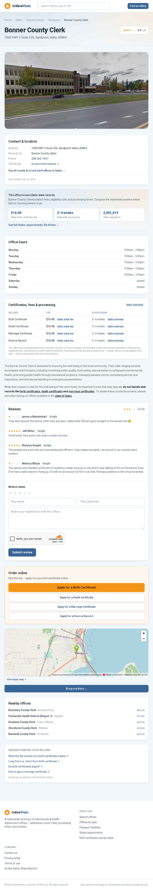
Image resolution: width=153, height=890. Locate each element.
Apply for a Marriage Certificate (76, 606)
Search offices (87, 816)
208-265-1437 (40, 158)
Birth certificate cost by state (96, 837)
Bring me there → (76, 688)
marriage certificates (81, 391)
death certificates (52, 391)
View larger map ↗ (16, 679)
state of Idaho (63, 395)
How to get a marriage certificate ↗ (29, 771)
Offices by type (88, 822)
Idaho (19, 19)
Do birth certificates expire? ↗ (25, 766)
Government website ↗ (45, 163)
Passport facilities (90, 827)
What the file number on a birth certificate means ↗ (38, 756)
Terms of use (12, 863)
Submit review (22, 552)
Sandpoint (54, 19)
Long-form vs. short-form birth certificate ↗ (34, 761)
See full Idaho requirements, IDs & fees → (33, 224)
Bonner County (35, 19)
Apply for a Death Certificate (76, 597)
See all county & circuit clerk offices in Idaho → (36, 170)
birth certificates (30, 391)
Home (8, 19)
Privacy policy (12, 858)
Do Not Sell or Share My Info (20, 868)
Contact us (10, 852)
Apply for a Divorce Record (76, 616)
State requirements (91, 832)
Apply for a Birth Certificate (76, 587)
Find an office (138, 5)
